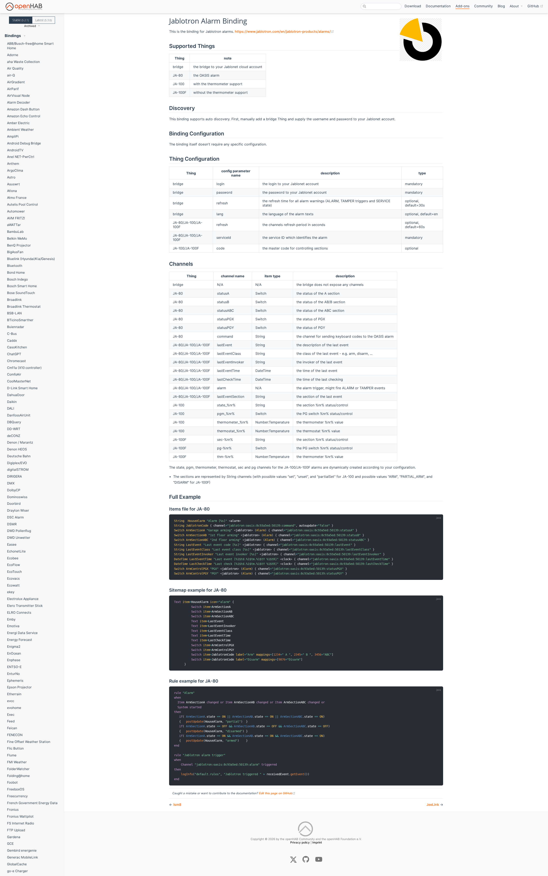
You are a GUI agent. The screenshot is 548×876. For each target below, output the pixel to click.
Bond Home (16, 272)
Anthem (13, 164)
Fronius (13, 810)
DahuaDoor (16, 395)
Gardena (13, 837)
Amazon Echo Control (23, 116)
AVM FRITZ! (16, 218)
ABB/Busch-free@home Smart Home (30, 46)
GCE (10, 844)
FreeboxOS (15, 789)
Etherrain (14, 694)
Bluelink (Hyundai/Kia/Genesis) (31, 259)
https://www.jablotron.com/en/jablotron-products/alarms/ (284, 31)
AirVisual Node (18, 96)
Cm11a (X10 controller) (24, 368)
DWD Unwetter (18, 538)
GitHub (535, 6)
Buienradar (15, 327)
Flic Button (15, 748)
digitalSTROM (18, 470)
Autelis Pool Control (22, 204)
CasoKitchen (17, 347)
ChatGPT (14, 354)
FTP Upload (16, 830)
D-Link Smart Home (22, 388)
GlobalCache (17, 864)
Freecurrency (17, 796)
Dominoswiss (17, 497)
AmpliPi (13, 136)
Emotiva (13, 626)
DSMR (12, 524)
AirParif (13, 89)
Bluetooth (14, 266)
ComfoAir (14, 374)
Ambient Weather (20, 130)
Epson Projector (19, 687)
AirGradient (16, 82)
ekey (10, 592)
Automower (16, 211)
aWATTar (14, 225)
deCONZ (13, 436)
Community (483, 6)
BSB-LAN (14, 313)
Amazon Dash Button (23, 109)
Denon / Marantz (20, 442)
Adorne (12, 55)
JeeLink (433, 804)
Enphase (13, 660)
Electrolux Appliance (23, 599)
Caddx (12, 341)
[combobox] (381, 6)
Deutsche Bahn (19, 456)
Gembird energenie (22, 850)
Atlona (12, 191)
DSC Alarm (15, 517)
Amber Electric (18, 123)
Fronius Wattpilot (20, 816)
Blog (501, 6)
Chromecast (16, 361)
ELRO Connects (19, 612)
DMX (11, 483)
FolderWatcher (18, 769)
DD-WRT (13, 429)
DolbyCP (13, 490)
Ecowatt (13, 585)
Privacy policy (300, 842)
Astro (11, 177)
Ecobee (12, 558)
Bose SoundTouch (21, 293)
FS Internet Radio (20, 823)
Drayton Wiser (18, 510)
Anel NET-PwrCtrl (20, 157)
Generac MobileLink (22, 857)
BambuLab (15, 232)
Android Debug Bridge (24, 143)
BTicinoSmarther (20, 320)
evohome (14, 708)
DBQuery (14, 422)
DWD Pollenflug (19, 531)
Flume (11, 755)
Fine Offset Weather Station (28, 742)
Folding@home (18, 776)
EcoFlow (13, 565)
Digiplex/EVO (17, 463)
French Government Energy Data (32, 803)
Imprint (317, 842)
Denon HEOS (17, 449)
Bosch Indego (17, 279)
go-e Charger (17, 871)
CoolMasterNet (19, 381)
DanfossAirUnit (18, 415)
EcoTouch (14, 572)
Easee (11, 544)
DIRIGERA (14, 476)
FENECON (14, 735)
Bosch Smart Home (22, 286)
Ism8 (177, 804)
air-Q (11, 75)
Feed (11, 721)
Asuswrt (13, 184)
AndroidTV (15, 150)
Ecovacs (13, 578)
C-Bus (12, 334)
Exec (10, 715)
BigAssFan (15, 252)
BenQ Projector (19, 245)
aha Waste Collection (23, 62)
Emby (11, 619)
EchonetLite (16, 551)
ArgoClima (15, 170)
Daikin (12, 402)
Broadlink (14, 300)
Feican (12, 728)
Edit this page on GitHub (277, 793)
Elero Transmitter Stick (25, 606)
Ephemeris (15, 681)
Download (413, 6)
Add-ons (462, 6)
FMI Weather (17, 762)
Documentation (438, 6)
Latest (43, 20)
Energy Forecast (19, 640)
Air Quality (15, 68)
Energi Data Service (22, 633)
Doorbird (14, 504)
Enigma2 (13, 646)
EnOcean (14, 653)
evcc (10, 701)
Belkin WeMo (17, 238)
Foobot (12, 782)
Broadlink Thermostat (24, 306)
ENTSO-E (14, 667)
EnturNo (13, 674)
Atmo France (17, 198)
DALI (10, 408)
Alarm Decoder (18, 102)
